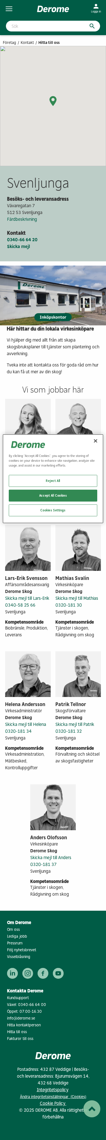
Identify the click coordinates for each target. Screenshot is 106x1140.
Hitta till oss (17, 1031)
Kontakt (27, 42)
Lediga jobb (17, 936)
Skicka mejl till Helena (25, 724)
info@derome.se (21, 1018)
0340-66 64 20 (22, 239)
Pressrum (15, 943)
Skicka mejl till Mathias (76, 598)
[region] (53, 479)
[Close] (95, 441)
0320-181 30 (68, 605)
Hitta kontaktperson (24, 1025)
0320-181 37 (43, 864)
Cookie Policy (53, 1103)
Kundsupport (18, 997)
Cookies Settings (52, 510)
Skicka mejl (18, 246)
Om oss (13, 929)
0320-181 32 (68, 731)
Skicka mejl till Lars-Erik (27, 598)
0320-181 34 (18, 731)
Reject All (53, 481)
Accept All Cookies (53, 495)
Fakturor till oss (20, 1038)
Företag (9, 42)
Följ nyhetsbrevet (21, 950)
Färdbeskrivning (22, 219)
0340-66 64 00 (32, 1004)
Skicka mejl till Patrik (74, 724)
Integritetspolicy (52, 1089)
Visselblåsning (18, 956)
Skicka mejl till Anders (50, 857)
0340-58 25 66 (20, 605)
